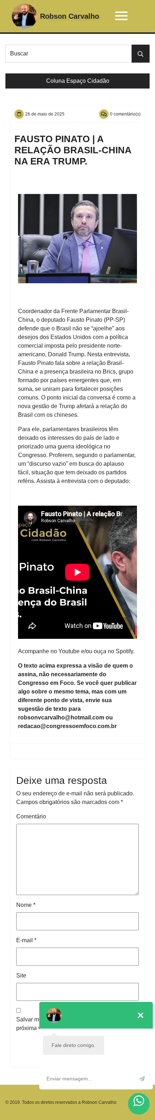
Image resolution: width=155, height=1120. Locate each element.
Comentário (31, 816)
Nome (25, 905)
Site (21, 975)
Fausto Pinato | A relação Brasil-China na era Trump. (72, 150)
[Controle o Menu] (121, 16)
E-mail (26, 940)
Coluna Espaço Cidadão (77, 81)
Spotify (124, 651)
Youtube (69, 651)
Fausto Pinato (84, 320)
